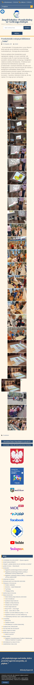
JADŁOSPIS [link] (8, 620)
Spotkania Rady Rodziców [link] (11, 601)
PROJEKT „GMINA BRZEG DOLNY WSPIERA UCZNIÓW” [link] (17, 564)
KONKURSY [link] (6, 568)
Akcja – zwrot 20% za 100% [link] (12, 610)
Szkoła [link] (16, 44)
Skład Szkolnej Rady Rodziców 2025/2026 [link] (15, 597)
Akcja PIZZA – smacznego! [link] (12, 608)
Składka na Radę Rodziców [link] (12, 602)
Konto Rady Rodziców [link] (10, 606)
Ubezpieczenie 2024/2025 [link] (11, 604)
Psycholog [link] (7, 589)
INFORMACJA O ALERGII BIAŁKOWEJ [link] (14, 624)
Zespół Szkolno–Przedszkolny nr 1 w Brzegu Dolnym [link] (17, 21)
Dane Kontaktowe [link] (9, 599)
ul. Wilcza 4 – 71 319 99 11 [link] (26, 2)
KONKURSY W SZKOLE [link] (9, 632)
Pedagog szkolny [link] (9, 591)
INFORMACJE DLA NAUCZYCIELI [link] (11, 642)
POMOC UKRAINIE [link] (10, 585)
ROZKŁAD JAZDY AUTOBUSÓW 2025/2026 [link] (14, 581)
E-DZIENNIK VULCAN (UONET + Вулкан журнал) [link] (15, 560)
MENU (17, 33)
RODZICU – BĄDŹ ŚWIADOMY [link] (13, 587)
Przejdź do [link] (5, 6)
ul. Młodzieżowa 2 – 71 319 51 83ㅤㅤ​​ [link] (11, 2)
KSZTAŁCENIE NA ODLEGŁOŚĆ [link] (11, 628)
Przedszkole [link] (6, 435)
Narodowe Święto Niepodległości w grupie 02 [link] (17, 441)
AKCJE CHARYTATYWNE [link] (9, 630)
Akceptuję (5, 682)
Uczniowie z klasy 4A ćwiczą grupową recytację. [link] (17, 445)
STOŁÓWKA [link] (6, 618)
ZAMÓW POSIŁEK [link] (9, 622)
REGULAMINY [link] (6, 636)
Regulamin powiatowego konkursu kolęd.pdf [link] (16, 570)
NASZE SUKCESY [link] (9, 634)
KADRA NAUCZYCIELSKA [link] (9, 593)
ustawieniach (25, 679)
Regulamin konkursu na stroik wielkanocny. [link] (16, 614)
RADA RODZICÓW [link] (8, 595)
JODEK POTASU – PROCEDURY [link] (11, 566)
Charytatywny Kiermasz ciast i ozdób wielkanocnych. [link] (18, 616)
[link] (2, 11)
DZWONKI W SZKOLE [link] (8, 579)
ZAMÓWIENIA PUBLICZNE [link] (10, 644)
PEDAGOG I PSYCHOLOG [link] (9, 583)
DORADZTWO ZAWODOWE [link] (10, 626)
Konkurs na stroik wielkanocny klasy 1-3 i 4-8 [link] (16, 612)
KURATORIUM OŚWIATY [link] (9, 562)
